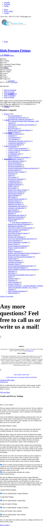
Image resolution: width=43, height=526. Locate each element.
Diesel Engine (12, 155)
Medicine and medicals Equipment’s (19, 224)
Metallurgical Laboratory (16, 226)
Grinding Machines (14, 183)
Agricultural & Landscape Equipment (20, 119)
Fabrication (11, 173)
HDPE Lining (12, 186)
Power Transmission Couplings (18, 242)
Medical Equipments (14, 219)
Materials (11, 213)
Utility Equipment (13, 282)
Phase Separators (13, 231)
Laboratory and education (16, 208)
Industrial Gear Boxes (15, 204)
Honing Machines (13, 195)
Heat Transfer (12, 188)
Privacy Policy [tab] (4, 516)
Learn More (6, 392)
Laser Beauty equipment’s (20, 222)
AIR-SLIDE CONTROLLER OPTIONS (21, 125)
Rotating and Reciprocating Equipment (20, 257)
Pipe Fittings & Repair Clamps (17, 233)
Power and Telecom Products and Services (21, 239)
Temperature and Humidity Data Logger (20, 275)
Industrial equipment (14, 202)
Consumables (12, 146)
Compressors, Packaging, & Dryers (19, 141)
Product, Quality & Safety (16, 248)
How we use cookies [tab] (6, 405)
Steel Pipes (11, 271)
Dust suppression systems (16, 161)
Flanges (10, 175)
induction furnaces (14, 201)
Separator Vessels (13, 264)
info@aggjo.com (29, 350)
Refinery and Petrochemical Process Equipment (23, 253)
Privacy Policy (8, 11)
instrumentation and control (16, 206)
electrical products (13, 170)
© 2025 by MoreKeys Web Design (21, 377)
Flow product (12, 177)
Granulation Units (13, 181)
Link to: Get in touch (6, 296)
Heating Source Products (16, 192)
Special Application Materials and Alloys (21, 266)
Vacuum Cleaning (13, 284)
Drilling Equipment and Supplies (18, 157)
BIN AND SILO (13, 128)
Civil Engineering (13, 137)
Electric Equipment (14, 163)
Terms (27, 374)
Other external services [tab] (7, 474)
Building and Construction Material (19, 130)
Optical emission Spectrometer (17, 230)
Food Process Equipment (16, 179)
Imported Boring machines (16, 199)
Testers (10, 277)
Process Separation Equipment (17, 246)
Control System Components (17, 148)
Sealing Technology (14, 260)
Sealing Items (12, 258)
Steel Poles (11, 273)
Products (7, 114)
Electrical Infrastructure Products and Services (22, 168)
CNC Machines (13, 139)
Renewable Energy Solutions (17, 255)
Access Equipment (14, 116)
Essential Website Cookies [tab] (8, 426)
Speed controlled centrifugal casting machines (22, 269)
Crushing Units (13, 152)
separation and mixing (15, 262)
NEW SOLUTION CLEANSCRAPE (20, 228)
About (15, 374)
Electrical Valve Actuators (16, 172)
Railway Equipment (14, 251)
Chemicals (11, 135)
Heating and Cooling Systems (17, 190)
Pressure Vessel (13, 244)
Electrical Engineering (15, 166)
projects (10, 249)
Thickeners (11, 280)
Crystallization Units (14, 154)
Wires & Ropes (13, 293)
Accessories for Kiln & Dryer (17, 117)
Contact (6, 13)
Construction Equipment (15, 143)
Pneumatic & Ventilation (15, 237)
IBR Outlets (12, 197)
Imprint (19, 374)
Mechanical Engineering (15, 217)
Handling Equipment (14, 184)
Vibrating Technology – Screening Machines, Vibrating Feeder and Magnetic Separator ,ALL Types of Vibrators (25, 287)
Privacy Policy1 (5, 525)
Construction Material (15, 145)
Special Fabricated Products (17, 267)
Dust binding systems (15, 159)
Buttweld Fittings (13, 132)
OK (1, 392)
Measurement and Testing (16, 215)
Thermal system (13, 278)
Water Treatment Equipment (17, 291)
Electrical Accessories (15, 164)
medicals (11, 220)
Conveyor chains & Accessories (18, 150)
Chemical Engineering (15, 134)
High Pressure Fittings (15, 50)
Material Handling (14, 211)
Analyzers (11, 126)
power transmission (14, 240)
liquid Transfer (12, 210)
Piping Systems (13, 235)
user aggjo (14, 82)
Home (6, 9)
